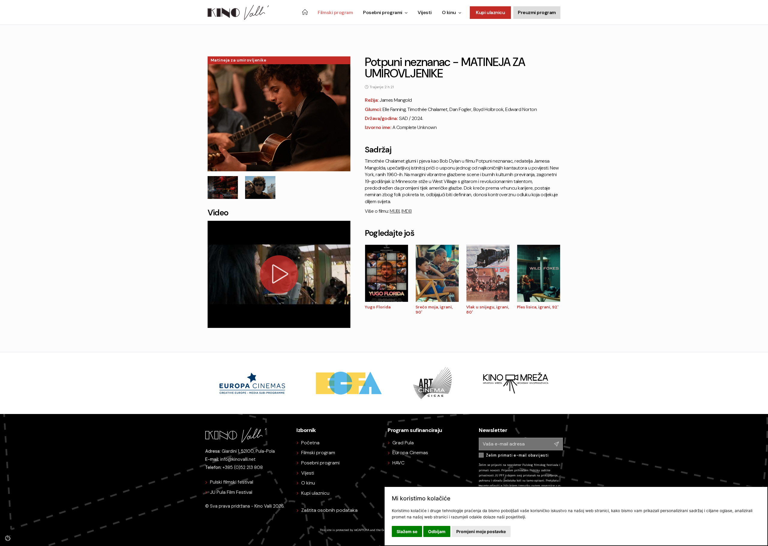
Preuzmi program (537, 12)
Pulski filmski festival (231, 482)
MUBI (395, 211)
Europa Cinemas (410, 452)
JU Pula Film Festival (231, 492)
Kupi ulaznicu (490, 12)
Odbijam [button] (437, 531)
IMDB (406, 211)
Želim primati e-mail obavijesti (517, 455)
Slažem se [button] (407, 531)
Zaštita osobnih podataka (329, 510)
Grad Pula (403, 443)
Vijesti (425, 12)
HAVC (398, 463)
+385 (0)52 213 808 (243, 467)
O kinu (449, 12)
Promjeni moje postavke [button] (481, 531)
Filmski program (335, 12)
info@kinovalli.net (238, 459)
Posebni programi (382, 12)
